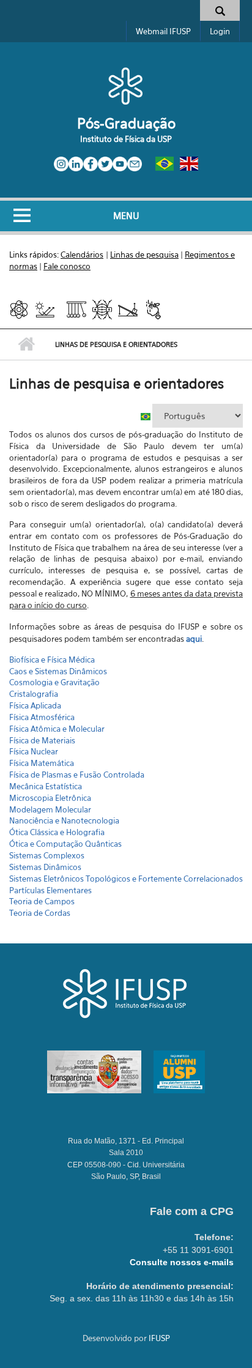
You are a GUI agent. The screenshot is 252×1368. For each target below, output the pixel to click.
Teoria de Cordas (39, 913)
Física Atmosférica (42, 717)
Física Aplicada (35, 705)
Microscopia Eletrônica (50, 798)
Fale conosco (67, 266)
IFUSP (159, 1338)
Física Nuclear (33, 751)
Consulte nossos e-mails (182, 1262)
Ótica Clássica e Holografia (57, 832)
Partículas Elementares (50, 890)
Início (26, 344)
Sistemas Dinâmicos (45, 867)
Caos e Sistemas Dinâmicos (58, 671)
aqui (194, 639)
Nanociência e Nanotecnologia (64, 820)
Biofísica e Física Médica (52, 659)
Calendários (82, 254)
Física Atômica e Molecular (57, 729)
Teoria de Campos (42, 901)
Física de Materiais (42, 740)
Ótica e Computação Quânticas (65, 844)
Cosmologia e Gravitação (54, 682)
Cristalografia (33, 694)
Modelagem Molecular (50, 809)
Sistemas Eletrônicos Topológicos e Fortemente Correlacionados (126, 878)
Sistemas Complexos (46, 855)
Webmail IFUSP (163, 31)
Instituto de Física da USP (126, 139)
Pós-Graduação (126, 123)
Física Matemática (41, 763)
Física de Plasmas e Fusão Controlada (76, 774)
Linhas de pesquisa (144, 254)
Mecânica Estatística (45, 786)
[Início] (125, 85)
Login (220, 31)
